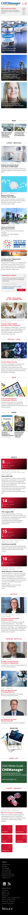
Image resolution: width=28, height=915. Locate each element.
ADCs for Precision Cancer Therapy (11, 813)
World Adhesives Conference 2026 (12, 571)
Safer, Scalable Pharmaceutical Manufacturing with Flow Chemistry (12, 104)
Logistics (6, 877)
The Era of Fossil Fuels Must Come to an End (8, 228)
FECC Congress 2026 (8, 512)
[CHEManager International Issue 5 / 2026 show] (16, 737)
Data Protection (8, 899)
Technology (6, 872)
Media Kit (6, 894)
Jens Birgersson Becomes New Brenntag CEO (8, 720)
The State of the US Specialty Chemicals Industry (10, 619)
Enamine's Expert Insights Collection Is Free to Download (10, 324)
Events (14, 457)
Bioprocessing (8, 874)
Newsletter (6, 888)
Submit (21, 290)
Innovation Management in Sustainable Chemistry (9, 399)
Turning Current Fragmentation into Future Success (11, 260)
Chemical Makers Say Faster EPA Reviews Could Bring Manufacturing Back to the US (11, 76)
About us (5, 892)
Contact (5, 890)
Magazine (14, 728)
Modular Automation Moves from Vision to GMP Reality (10, 166)
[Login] (23, 3)
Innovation (13, 193)
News (14, 121)
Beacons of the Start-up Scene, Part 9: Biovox (8, 196)
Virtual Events (8, 901)
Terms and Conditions (11, 897)
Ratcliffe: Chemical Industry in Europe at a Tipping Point (9, 662)
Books (14, 412)
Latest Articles (14, 143)
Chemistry (11, 257)
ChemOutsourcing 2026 (9, 544)
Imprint (5, 896)
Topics (12, 163)
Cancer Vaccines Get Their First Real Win (9, 49)
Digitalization (8, 875)
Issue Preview (8, 903)
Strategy (5, 72)
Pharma (4, 46)
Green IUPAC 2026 (7, 476)
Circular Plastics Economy (9, 362)
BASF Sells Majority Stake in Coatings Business (9, 691)
